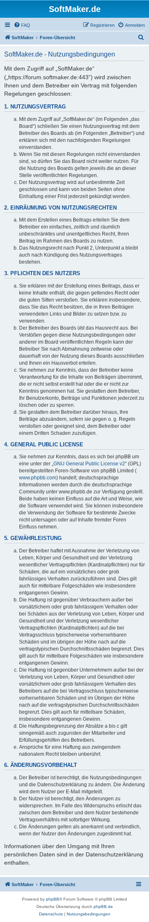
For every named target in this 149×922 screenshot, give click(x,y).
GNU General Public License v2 (89, 464)
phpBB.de (103, 906)
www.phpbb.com (37, 478)
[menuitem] (22, 25)
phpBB (52, 899)
